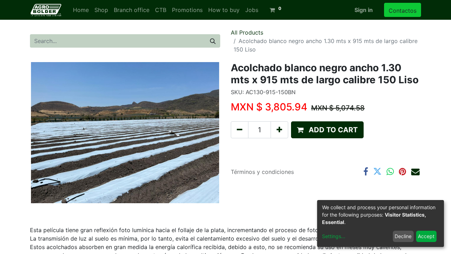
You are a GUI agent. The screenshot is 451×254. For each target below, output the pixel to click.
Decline (403, 236)
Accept (426, 236)
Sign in (363, 9)
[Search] (212, 41)
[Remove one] (239, 129)
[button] (327, 129)
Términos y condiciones (262, 171)
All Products (247, 32)
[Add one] (279, 129)
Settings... (333, 236)
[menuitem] (81, 10)
